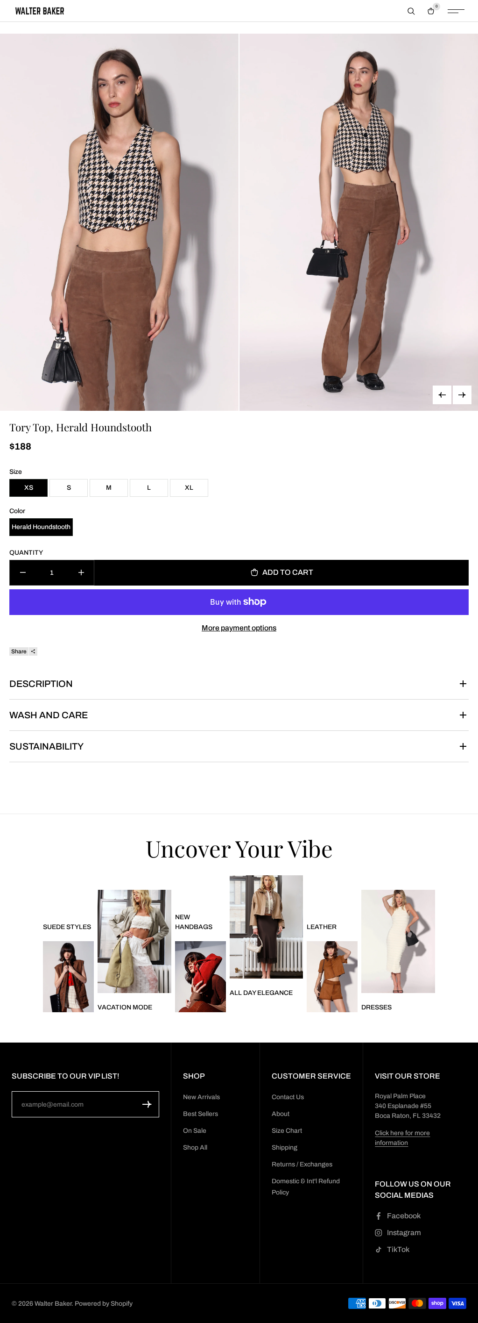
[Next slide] (462, 395)
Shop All (195, 1147)
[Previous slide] (442, 395)
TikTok (398, 1249)
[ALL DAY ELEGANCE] (266, 927)
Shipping (284, 1147)
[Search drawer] (411, 11)
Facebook (404, 1216)
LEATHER (322, 926)
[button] (147, 1104)
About (280, 1113)
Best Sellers (200, 1113)
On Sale (194, 1130)
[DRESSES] (398, 941)
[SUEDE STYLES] (68, 976)
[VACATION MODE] (134, 941)
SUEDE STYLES (67, 926)
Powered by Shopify (104, 1303)
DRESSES (376, 1007)
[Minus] (22, 573)
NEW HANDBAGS (193, 922)
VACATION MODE (125, 1007)
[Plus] (81, 573)
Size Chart (287, 1130)
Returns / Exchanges (302, 1164)
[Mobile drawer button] (456, 11)
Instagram (404, 1233)
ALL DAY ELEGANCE (261, 992)
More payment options (239, 628)
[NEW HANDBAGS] (200, 976)
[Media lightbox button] (119, 222)
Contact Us (288, 1097)
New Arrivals (201, 1097)
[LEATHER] (332, 976)
